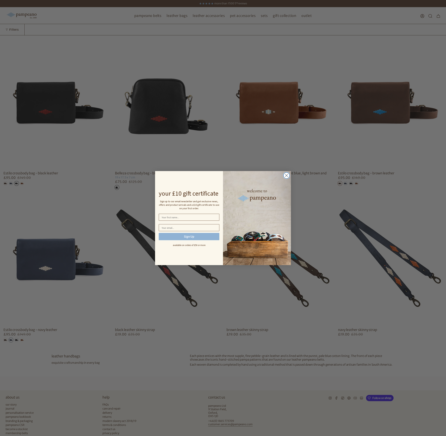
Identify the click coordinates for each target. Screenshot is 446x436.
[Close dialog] (286, 175)
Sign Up (189, 236)
